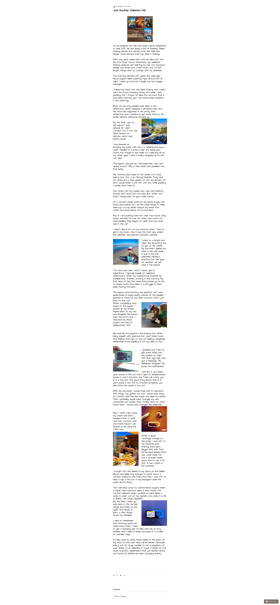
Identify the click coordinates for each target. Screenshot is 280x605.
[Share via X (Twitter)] (117, 575)
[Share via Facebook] (113, 575)
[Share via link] (124, 575)
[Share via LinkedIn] (121, 575)
